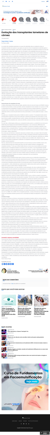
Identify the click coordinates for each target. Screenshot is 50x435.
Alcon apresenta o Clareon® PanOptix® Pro (18, 331)
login (12, 283)
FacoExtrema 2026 (11, 329)
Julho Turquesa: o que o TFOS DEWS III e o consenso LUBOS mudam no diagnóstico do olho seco (8, 312)
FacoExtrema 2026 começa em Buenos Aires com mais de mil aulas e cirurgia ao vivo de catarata (27, 356)
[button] (4, 20)
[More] (13, 264)
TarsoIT (31, 427)
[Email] (11, 264)
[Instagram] (9, 264)
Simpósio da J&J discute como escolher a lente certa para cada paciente (25, 337)
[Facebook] (2, 264)
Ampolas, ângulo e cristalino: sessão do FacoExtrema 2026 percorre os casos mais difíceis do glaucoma (27, 350)
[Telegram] (7, 264)
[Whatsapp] (5, 264)
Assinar (43, 1)
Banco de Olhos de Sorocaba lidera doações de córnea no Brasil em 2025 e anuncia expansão (24, 311)
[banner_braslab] (25, 11)
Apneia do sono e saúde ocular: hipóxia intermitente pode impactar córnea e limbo (41, 311)
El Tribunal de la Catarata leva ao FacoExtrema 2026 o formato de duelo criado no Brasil (27, 343)
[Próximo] (48, 20)
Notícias (14, 29)
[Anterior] (10, 20)
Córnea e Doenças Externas (6, 29)
